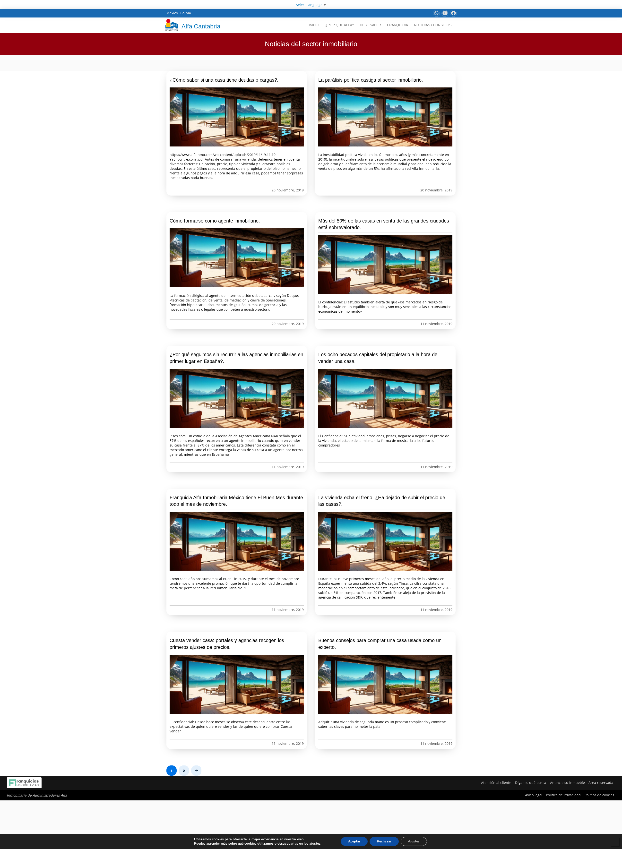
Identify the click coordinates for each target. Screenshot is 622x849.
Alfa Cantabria (200, 26)
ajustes (314, 843)
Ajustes (414, 841)
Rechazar (384, 841)
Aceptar (354, 841)
